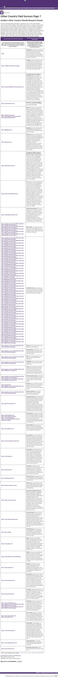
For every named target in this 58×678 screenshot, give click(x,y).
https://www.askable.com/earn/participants (11, 556)
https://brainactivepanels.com (8, 103)
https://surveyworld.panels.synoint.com (10, 441)
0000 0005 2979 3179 (10, 676)
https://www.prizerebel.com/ (7, 594)
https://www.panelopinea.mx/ (8, 580)
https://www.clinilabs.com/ (7, 567)
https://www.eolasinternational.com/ (9, 519)
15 (43, 652)
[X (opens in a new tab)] (11, 655)
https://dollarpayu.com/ (6, 142)
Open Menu (1, 12)
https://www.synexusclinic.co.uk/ (8, 615)
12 (36, 652)
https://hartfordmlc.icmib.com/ (8, 165)
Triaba (2, 53)
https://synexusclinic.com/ (7, 617)
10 (32, 652)
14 (41, 652)
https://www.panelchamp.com (8, 417)
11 (34, 652)
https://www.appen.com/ (7, 543)
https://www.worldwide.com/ (8, 648)
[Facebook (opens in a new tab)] (5, 655)
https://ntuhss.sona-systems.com (8, 500)
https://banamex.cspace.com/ (7, 115)
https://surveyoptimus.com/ (7, 428)
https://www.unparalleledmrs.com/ (9, 642)
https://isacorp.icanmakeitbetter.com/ (9, 193)
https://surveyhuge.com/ (6, 456)
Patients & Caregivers (6, 420)
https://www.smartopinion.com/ (8, 603)
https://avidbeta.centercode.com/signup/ (10, 65)
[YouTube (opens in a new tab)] (17, 655)
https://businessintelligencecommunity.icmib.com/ (12, 87)
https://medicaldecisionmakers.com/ (9, 214)
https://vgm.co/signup (6, 532)
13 (39, 652)
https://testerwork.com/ (6, 469)
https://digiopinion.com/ (6, 130)
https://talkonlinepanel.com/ (7, 478)
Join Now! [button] (19, 661)
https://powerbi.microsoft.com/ (8, 403)
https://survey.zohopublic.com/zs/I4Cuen (10, 419)
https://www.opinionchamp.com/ (8, 416)
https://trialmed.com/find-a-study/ (9, 485)
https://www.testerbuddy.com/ (8, 630)
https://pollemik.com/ (6, 385)
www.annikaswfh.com (31, 71)
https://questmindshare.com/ (7, 415)
